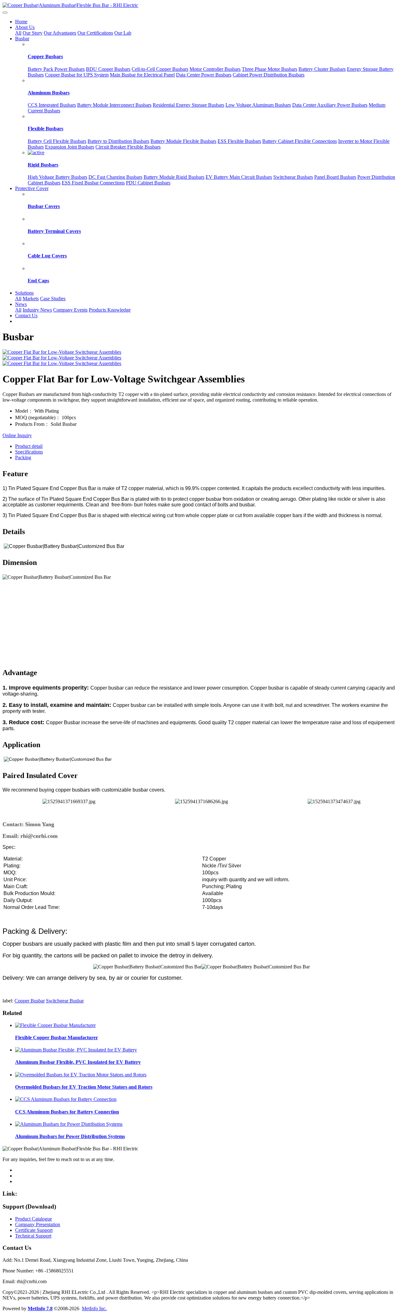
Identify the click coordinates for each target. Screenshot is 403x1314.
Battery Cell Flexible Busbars (57, 141)
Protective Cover (31, 188)
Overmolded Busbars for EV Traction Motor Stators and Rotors (83, 1087)
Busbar (22, 38)
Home (21, 21)
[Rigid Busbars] (36, 152)
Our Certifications (95, 33)
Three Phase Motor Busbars (269, 69)
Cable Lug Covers (47, 255)
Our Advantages (60, 33)
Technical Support (33, 1235)
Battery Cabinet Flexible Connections (299, 141)
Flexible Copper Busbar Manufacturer (56, 1037)
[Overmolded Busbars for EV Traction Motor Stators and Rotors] (80, 1074)
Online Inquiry (17, 435)
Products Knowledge (110, 310)
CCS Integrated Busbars (52, 105)
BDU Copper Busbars (108, 69)
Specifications (29, 451)
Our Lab (122, 33)
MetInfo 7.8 (40, 1308)
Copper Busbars (45, 56)
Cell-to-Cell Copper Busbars (160, 69)
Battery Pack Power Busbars (56, 69)
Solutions (24, 293)
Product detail (29, 446)
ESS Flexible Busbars (239, 141)
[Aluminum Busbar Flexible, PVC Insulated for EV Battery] (76, 1049)
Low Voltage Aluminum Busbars (258, 105)
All (18, 33)
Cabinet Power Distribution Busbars (268, 74)
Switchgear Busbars (293, 177)
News (21, 304)
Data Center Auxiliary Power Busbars (329, 105)
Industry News (37, 310)
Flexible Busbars (45, 128)
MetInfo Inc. (94, 1308)
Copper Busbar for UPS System (77, 74)
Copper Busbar (29, 1000)
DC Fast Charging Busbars (115, 177)
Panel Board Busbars (335, 177)
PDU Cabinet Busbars (148, 182)
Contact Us (26, 315)
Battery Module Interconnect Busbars (114, 105)
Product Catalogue (33, 1218)
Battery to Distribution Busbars (118, 141)
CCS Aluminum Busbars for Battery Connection (67, 1111)
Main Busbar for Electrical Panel (142, 74)
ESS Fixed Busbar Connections (93, 182)
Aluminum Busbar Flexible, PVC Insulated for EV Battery (78, 1062)
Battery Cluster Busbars (322, 69)
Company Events (70, 310)
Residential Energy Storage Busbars (188, 105)
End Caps (38, 280)
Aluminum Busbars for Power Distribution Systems (70, 1136)
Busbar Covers (44, 206)
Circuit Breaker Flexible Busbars (128, 146)
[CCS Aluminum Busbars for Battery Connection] (65, 1099)
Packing (23, 457)
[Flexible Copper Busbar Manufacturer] (55, 1025)
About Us (25, 27)
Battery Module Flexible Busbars (183, 141)
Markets (31, 298)
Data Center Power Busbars (203, 74)
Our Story (33, 33)
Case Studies (52, 298)
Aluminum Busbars (49, 92)
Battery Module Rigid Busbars (174, 177)
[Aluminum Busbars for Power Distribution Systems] (68, 1124)
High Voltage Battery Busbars (57, 177)
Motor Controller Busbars (215, 69)
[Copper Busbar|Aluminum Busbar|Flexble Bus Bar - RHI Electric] (201, 5)
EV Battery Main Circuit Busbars (239, 177)
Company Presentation (37, 1224)
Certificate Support (34, 1230)
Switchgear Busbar (65, 1000)
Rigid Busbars (43, 164)
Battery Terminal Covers (54, 231)
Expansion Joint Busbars (69, 146)
